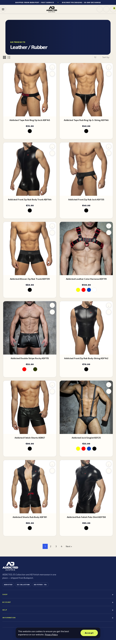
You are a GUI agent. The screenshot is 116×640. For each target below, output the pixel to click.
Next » (69, 546)
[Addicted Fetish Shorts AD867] (29, 407)
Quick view (52, 73)
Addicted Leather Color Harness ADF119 (86, 279)
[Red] (83, 290)
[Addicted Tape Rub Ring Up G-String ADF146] (86, 89)
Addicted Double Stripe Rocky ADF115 (30, 358)
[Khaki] (35, 369)
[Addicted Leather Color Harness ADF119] (86, 248)
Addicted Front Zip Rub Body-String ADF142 (86, 358)
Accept (89, 633)
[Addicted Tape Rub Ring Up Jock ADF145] (29, 89)
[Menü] (3, 9)
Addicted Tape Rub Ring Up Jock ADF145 (30, 120)
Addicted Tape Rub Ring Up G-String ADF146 (86, 120)
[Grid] (4, 57)
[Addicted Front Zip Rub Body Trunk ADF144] (29, 169)
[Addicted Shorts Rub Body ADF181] (29, 486)
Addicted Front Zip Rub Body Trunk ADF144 (29, 199)
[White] (94, 290)
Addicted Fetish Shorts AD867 (30, 437)
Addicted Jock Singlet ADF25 (86, 437)
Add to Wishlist (52, 67)
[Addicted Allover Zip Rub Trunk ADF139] (29, 248)
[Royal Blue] (89, 290)
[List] (8, 57)
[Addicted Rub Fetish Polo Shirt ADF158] (86, 486)
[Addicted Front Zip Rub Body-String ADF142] (86, 328)
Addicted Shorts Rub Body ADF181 (30, 517)
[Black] (30, 131)
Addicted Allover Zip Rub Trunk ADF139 (30, 279)
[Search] (100, 9)
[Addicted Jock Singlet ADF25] (86, 407)
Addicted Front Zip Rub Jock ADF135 (86, 199)
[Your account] (106, 9)
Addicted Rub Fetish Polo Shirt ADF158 (86, 517)
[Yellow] (78, 290)
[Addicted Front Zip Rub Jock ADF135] (86, 169)
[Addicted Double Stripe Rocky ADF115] (29, 328)
